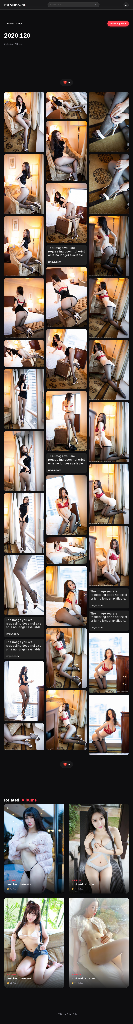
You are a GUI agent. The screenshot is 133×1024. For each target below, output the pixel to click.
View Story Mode (118, 23)
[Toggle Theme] (126, 4)
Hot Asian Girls (15, 4)
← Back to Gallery (13, 23)
